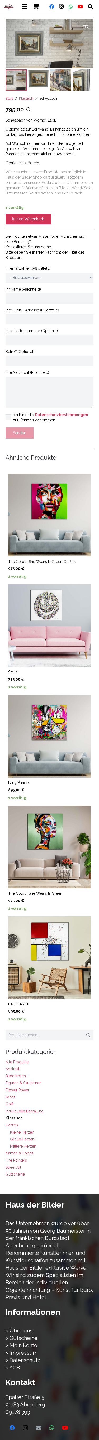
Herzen (12, 1125)
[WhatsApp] (71, 6)
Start (9, 98)
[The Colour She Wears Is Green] (49, 847)
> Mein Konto (21, 1345)
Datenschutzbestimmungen (61, 415)
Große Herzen (22, 1139)
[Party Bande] (49, 736)
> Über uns (19, 1330)
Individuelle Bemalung (25, 1111)
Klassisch (26, 98)
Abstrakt (12, 1069)
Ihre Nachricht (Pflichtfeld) (27, 372)
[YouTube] (80, 6)
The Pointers (16, 1160)
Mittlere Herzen (23, 1146)
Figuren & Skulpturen (23, 1083)
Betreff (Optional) (20, 351)
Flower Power (17, 1090)
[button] (24, 6)
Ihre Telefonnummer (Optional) (32, 331)
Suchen (88, 1035)
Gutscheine (15, 1174)
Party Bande (18, 783)
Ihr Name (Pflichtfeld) (23, 289)
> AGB (13, 1367)
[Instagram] (61, 6)
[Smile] (49, 625)
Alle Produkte (17, 1062)
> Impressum (21, 1353)
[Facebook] (51, 6)
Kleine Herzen (22, 1132)
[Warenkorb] (36, 6)
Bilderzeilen (16, 1076)
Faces (10, 1097)
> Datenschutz (23, 1360)
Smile (13, 672)
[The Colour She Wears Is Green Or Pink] (49, 515)
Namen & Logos (20, 1153)
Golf (9, 1104)
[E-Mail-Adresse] (38, 1427)
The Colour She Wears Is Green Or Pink (42, 562)
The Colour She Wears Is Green (35, 893)
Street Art (13, 1167)
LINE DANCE (18, 1004)
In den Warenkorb (28, 219)
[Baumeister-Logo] (9, 6)
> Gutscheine (21, 1338)
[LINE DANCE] (49, 957)
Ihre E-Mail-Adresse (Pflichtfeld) (32, 310)
